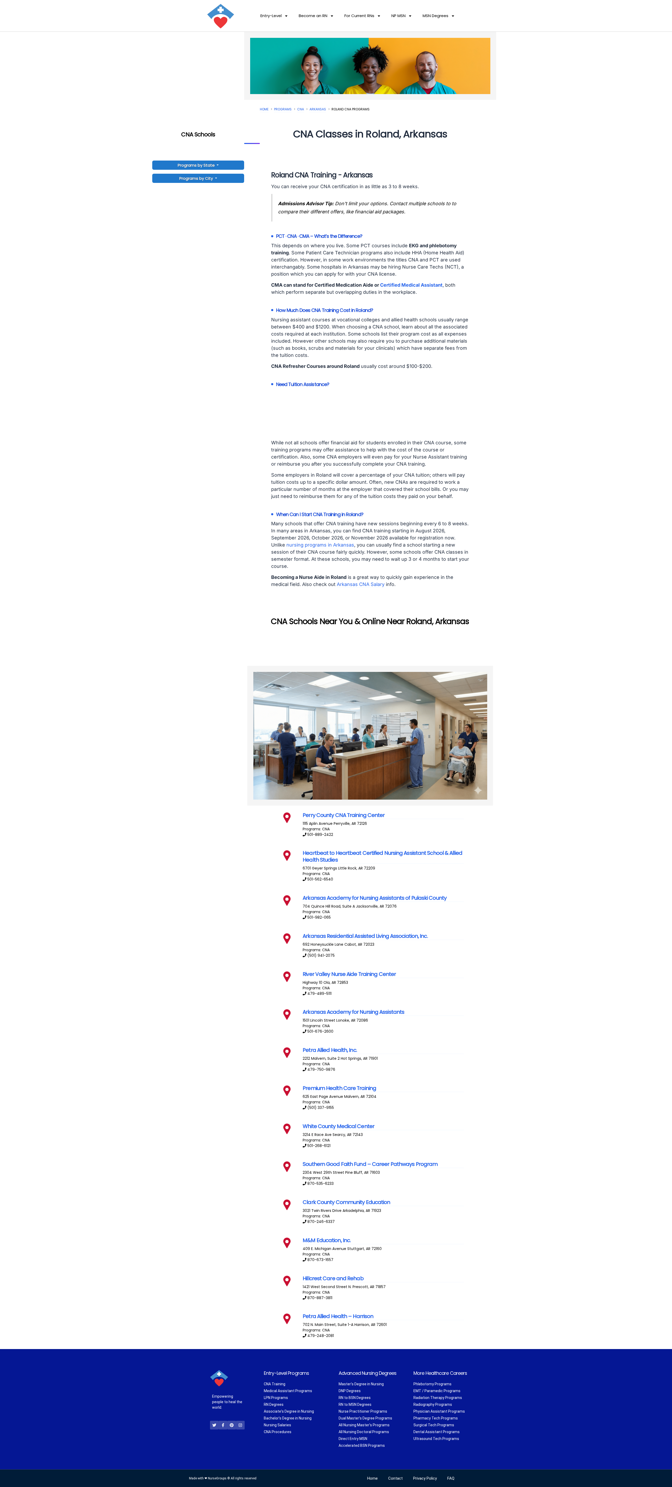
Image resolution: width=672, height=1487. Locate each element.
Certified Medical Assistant (411, 285)
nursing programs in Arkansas (320, 545)
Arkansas (317, 109)
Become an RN (313, 15)
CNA (300, 109)
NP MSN (398, 15)
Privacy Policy (425, 1478)
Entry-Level (271, 15)
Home (264, 109)
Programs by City (196, 178)
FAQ (450, 1478)
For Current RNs (359, 15)
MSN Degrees (435, 15)
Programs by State (197, 165)
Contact (395, 1478)
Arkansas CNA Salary (361, 584)
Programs (283, 109)
